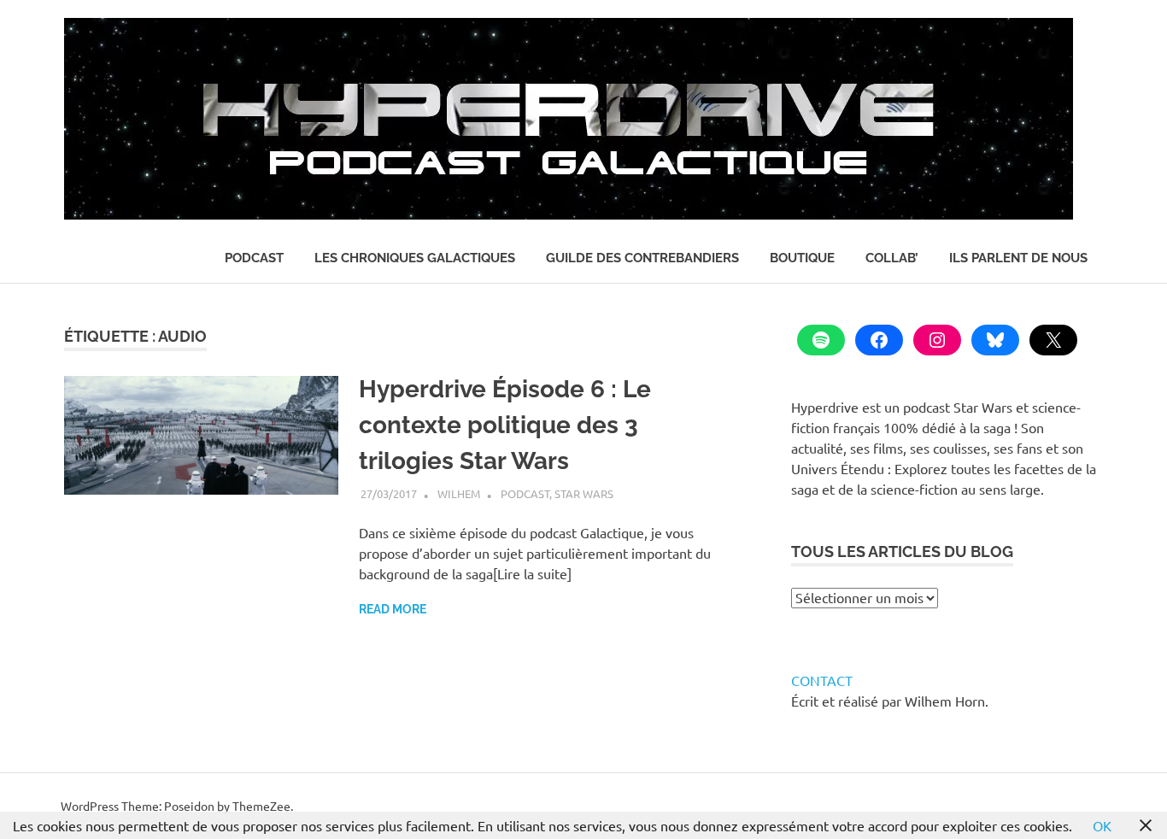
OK (1102, 825)
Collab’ (891, 258)
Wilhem (458, 493)
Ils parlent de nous (1018, 258)
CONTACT (822, 680)
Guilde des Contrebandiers (642, 258)
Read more (392, 609)
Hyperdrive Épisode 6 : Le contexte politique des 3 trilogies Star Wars (505, 425)
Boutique (802, 258)
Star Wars (583, 493)
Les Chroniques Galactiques (414, 258)
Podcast (254, 258)
